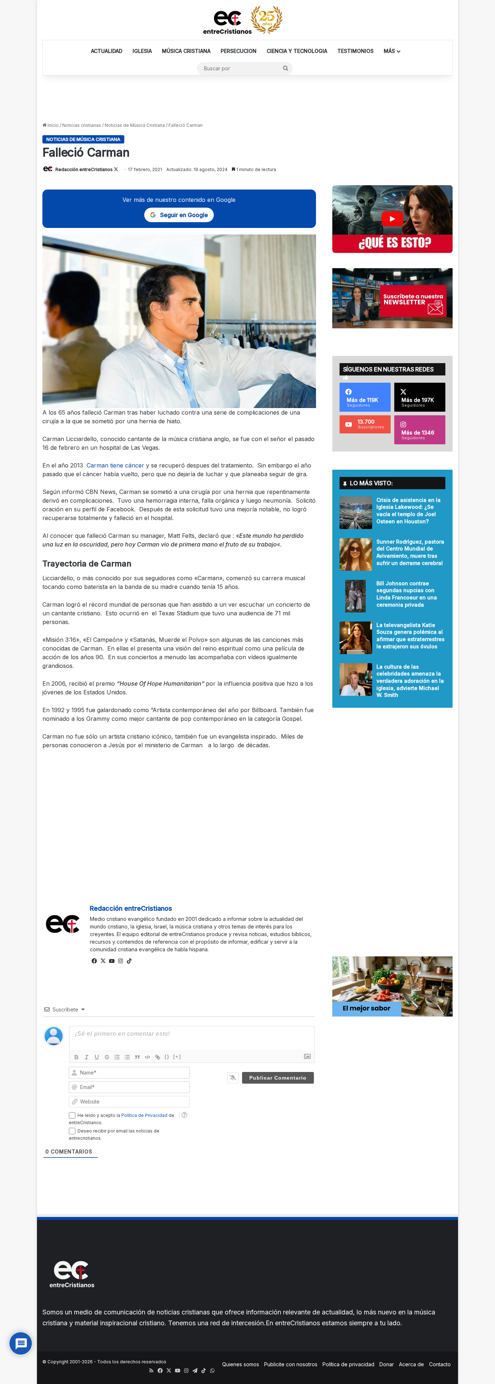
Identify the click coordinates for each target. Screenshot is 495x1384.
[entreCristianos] (71, 1303)
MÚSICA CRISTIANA (186, 51)
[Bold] (76, 1057)
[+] (177, 1056)
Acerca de (411, 1364)
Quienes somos (240, 1364)
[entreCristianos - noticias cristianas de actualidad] (247, 20)
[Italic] (87, 1057)
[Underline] (97, 1057)
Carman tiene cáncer (115, 465)
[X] (103, 961)
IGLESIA (142, 51)
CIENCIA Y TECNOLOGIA (297, 51)
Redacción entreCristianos (84, 169)
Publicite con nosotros (290, 1364)
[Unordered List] (127, 1057)
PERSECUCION (239, 51)
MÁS (389, 51)
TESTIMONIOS (355, 51)
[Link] (158, 1057)
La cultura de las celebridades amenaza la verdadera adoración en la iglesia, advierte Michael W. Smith (410, 681)
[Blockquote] (137, 1057)
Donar (386, 1364)
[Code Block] (147, 1057)
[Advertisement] (247, 99)
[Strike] (107, 1057)
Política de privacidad (348, 1364)
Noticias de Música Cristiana (135, 125)
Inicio (52, 125)
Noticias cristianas (81, 125)
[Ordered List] (117, 1057)
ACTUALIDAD (106, 51)
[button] (392, 219)
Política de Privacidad (144, 1115)
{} (167, 1056)
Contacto (440, 1364)
